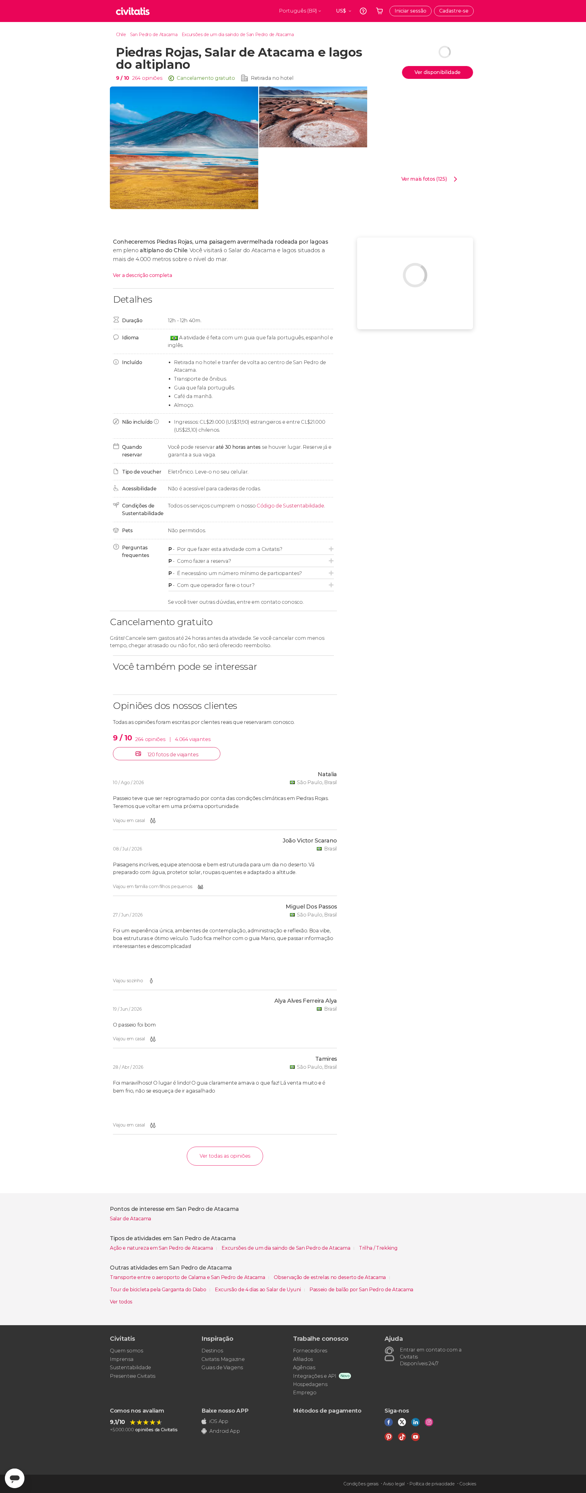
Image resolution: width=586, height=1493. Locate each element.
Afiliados (303, 1359)
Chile (121, 34)
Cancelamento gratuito (206, 78)
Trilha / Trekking (378, 1248)
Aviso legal (393, 1484)
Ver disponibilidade (437, 72)
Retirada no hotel (272, 78)
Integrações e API (314, 1376)
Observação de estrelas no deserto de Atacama (330, 1277)
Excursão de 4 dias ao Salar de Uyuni (258, 1289)
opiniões (152, 78)
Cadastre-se (453, 11)
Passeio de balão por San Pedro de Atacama (361, 1289)
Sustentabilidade (130, 1367)
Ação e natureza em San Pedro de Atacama (162, 1248)
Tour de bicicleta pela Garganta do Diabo (158, 1289)
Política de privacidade (432, 1484)
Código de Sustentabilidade (290, 506)
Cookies (467, 1484)
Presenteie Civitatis (132, 1376)
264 (136, 78)
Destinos (212, 1351)
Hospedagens (310, 1384)
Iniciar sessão (410, 11)
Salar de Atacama (130, 1219)
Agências (304, 1367)
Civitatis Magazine (222, 1359)
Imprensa (121, 1359)
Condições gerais (360, 1484)
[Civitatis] (133, 11)
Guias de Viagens (222, 1367)
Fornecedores (310, 1351)
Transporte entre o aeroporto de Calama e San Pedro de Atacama (188, 1277)
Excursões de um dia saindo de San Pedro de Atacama (238, 34)
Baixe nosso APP (224, 1410)
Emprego (305, 1392)
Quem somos (126, 1351)
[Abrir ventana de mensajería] (14, 1478)
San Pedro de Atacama (154, 34)
